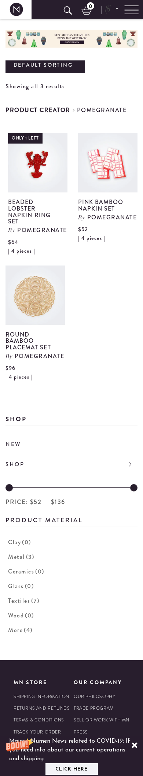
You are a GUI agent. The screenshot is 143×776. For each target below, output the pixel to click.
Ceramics (26, 571)
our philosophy (94, 697)
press (81, 732)
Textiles (24, 601)
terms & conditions (39, 720)
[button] (71, 756)
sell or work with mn (101, 720)
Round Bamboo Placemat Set (28, 341)
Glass (21, 586)
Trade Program (94, 708)
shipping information (41, 697)
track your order (37, 732)
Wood (21, 615)
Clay (19, 542)
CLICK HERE (71, 769)
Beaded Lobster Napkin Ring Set (29, 212)
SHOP (15, 464)
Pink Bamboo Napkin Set (101, 205)
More (20, 630)
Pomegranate (102, 110)
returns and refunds (42, 708)
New (13, 444)
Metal (21, 557)
